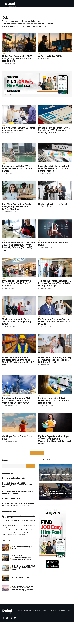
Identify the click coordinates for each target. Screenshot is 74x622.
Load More (37, 453)
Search (5, 460)
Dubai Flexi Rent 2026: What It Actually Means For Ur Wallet (17, 492)
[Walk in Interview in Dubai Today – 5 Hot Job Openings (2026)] (19, 305)
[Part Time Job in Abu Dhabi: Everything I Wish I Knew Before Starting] (19, 190)
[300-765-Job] (52, 538)
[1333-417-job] (37, 83)
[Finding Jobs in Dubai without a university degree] (19, 114)
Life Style (7, 395)
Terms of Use (45, 610)
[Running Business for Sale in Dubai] (55, 228)
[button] (3, 4)
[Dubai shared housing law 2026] (5, 547)
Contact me (61, 610)
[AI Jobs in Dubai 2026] (55, 42)
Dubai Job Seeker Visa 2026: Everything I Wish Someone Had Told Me (17, 485)
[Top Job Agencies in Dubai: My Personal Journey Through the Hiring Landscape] (55, 267)
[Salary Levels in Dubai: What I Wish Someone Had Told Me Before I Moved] (55, 152)
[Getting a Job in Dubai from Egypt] (19, 422)
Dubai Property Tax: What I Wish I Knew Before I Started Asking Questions (18, 504)
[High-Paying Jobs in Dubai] (55, 190)
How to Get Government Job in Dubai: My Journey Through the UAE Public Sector (17, 533)
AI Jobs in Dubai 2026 (11, 498)
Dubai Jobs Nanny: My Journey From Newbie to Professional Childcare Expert (18, 516)
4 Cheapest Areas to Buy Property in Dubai (55, 475)
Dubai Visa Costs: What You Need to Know (22, 530)
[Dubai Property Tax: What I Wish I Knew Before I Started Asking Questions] (5, 588)
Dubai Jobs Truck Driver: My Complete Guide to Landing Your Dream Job (18, 526)
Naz (3, 516)
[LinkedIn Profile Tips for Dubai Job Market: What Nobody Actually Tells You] (55, 114)
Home (3, 12)
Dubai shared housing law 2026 (15, 478)
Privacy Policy (53, 610)
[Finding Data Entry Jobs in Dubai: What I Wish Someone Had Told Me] (55, 384)
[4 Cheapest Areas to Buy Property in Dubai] (55, 472)
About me (68, 610)
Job (4, 53)
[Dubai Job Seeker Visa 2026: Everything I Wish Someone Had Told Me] (19, 42)
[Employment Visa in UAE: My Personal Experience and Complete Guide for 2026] (19, 384)
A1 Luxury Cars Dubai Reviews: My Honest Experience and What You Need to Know (56, 493)
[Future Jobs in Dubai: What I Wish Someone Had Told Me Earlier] (19, 152)
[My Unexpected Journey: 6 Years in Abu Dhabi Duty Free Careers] (19, 267)
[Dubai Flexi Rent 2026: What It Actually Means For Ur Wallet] (5, 568)
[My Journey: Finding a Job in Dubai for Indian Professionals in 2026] (55, 305)
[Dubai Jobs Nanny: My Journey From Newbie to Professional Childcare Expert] (55, 343)
